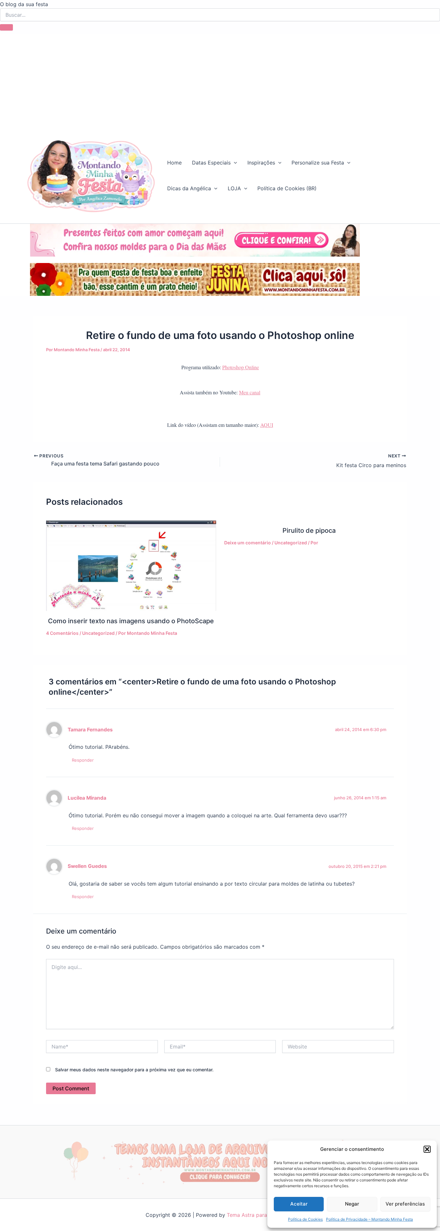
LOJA (234, 188)
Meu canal (249, 392)
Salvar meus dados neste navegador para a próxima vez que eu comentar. (134, 1069)
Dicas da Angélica (189, 188)
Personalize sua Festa (318, 162)
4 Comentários (62, 633)
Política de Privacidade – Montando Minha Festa (369, 1219)
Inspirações (261, 162)
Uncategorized (98, 633)
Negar (352, 1204)
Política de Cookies (305, 1219)
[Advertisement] (220, 79)
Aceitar (299, 1204)
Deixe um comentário (247, 542)
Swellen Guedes (87, 866)
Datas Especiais (211, 162)
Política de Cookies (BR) (287, 188)
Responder (83, 760)
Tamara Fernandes (90, 730)
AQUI (266, 424)
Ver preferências (405, 1204)
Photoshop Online (240, 367)
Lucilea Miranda (87, 798)
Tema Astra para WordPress (261, 1215)
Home (174, 162)
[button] (427, 1149)
